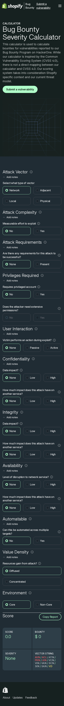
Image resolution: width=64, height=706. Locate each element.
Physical (45, 201)
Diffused (14, 571)
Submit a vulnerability (43, 5)
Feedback (31, 697)
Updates (18, 697)
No (11, 231)
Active (54, 347)
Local (12, 201)
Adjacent (45, 190)
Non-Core (46, 604)
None (12, 264)
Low (32, 377)
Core (12, 604)
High (53, 377)
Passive (34, 347)
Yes (42, 231)
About (6, 697)
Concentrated (17, 581)
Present (44, 264)
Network (14, 190)
